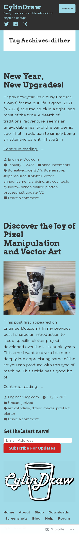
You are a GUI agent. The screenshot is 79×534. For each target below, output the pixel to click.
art (48, 181)
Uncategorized (20, 403)
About (24, 512)
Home (9, 512)
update (31, 192)
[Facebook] (15, 24)
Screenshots (16, 518)
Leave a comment (23, 198)
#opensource (15, 176)
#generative (54, 170)
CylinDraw (22, 7)
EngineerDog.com (23, 159)
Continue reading (21, 149)
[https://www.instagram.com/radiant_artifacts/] (24, 24)
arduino (37, 181)
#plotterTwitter (41, 176)
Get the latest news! (27, 431)
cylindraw (11, 187)
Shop (39, 512)
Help (49, 518)
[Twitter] (7, 24)
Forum (64, 518)
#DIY (38, 170)
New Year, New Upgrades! (34, 80)
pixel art (63, 408)
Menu (68, 8)
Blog (36, 518)
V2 (41, 192)
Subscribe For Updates (32, 448)
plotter (51, 187)
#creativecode (20, 170)
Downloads (58, 512)
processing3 (14, 192)
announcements (56, 165)
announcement (17, 181)
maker (38, 187)
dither (26, 187)
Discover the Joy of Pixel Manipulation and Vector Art (39, 238)
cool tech (60, 181)
